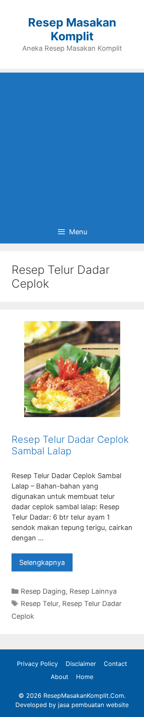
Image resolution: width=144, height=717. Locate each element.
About (59, 677)
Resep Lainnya (93, 591)
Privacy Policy (37, 663)
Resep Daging (43, 591)
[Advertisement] (72, 145)
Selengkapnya (42, 562)
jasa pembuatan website (93, 705)
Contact (115, 663)
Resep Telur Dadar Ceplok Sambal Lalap (70, 445)
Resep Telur (39, 603)
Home (84, 677)
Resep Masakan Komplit (72, 29)
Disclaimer (81, 663)
